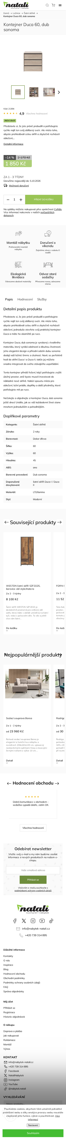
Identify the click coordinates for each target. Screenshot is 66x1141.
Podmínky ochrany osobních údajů (21, 982)
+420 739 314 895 (36, 935)
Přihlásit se (33, 879)
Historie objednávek (14, 1016)
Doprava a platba (12, 1031)
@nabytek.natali (51, 920)
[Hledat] (47, 5)
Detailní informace (13, 144)
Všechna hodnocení (36, 113)
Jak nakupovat (11, 1035)
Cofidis (58, 209)
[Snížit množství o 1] (8, 199)
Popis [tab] (9, 299)
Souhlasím (33, 1133)
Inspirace (8, 964)
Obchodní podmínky (14, 978)
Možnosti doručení (19, 185)
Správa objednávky (13, 991)
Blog (5, 969)
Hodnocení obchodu (14, 973)
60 (34, 446)
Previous (7, 522)
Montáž (7, 1044)
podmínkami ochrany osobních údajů (33, 890)
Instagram (33, 920)
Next (60, 522)
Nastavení (33, 1125)
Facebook (14, 920)
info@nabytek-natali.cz (36, 928)
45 (34, 460)
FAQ (5, 987)
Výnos (6, 1048)
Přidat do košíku (43, 199)
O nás (6, 960)
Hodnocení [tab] (25, 299)
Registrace (9, 1012)
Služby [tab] (42, 299)
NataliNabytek (23, 920)
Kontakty (8, 956)
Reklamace (9, 1040)
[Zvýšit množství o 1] (21, 199)
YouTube (42, 920)
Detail (9, 760)
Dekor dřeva (39, 438)
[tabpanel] (27, 583)
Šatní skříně (39, 424)
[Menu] (60, 5)
